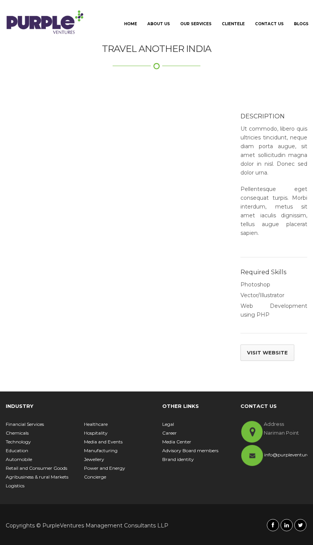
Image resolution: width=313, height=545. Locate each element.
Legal (168, 424)
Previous (22, 115)
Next (216, 115)
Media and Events (103, 442)
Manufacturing (101, 450)
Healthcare (96, 424)
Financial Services (25, 424)
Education (17, 450)
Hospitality (96, 433)
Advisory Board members (190, 450)
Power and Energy (104, 468)
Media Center (176, 442)
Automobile (19, 459)
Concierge (95, 477)
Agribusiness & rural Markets (37, 477)
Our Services (195, 23)
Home (130, 23)
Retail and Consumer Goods (36, 468)
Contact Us (269, 23)
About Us (158, 23)
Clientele (233, 23)
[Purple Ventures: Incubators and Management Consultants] (45, 22)
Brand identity (178, 459)
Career (169, 433)
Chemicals (17, 433)
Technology (18, 442)
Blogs (301, 23)
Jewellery (94, 459)
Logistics (15, 485)
